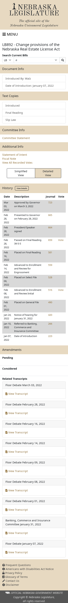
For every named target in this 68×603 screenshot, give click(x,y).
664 (50, 227)
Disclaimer (12, 584)
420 (50, 315)
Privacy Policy (13, 573)
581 (50, 252)
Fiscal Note (9, 158)
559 (50, 265)
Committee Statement (16, 138)
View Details (22, 188)
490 (50, 302)
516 (50, 290)
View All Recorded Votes (17, 162)
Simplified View (21, 173)
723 (50, 202)
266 (50, 323)
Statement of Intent (14, 154)
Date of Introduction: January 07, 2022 (29, 85)
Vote (60, 240)
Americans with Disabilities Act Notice (29, 569)
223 (50, 336)
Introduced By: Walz (18, 78)
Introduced (12, 105)
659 (50, 240)
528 (50, 277)
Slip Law (10, 120)
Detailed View (48, 173)
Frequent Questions (18, 565)
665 (50, 215)
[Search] (63, 60)
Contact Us (12, 581)
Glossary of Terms (16, 577)
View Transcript (18, 393)
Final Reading (14, 112)
